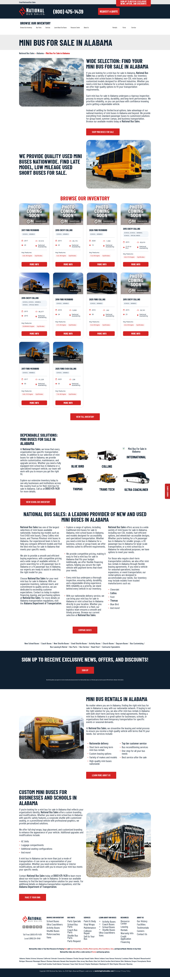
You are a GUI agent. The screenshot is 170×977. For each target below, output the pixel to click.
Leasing (124, 926)
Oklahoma (128, 961)
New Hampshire (71, 961)
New (65, 949)
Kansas (112, 958)
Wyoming (129, 964)
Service (133, 27)
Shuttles (85, 949)
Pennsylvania (142, 961)
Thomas (78, 489)
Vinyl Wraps (89, 924)
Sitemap (117, 971)
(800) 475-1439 (68, 11)
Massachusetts (145, 958)
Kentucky (118, 958)
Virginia (87, 964)
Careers (140, 930)
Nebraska (56, 961)
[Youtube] (37, 927)
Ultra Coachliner (136, 489)
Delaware (69, 958)
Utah (76, 964)
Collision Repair (88, 932)
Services (47, 27)
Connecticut (62, 958)
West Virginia (114, 964)
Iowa (107, 958)
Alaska (28, 958)
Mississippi (36, 961)
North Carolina (105, 961)
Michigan (22, 961)
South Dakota (57, 964)
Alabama (40, 53)
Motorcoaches (53, 934)
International (136, 457)
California (47, 958)
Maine (131, 958)
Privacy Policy (125, 971)
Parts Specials (74, 921)
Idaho (92, 958)
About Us (86, 27)
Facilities (141, 924)
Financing (125, 942)
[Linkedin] (34, 927)
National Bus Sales (26, 53)
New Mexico (89, 961)
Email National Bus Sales (27, 2)
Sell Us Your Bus (89, 937)
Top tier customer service (134, 743)
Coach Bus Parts (72, 931)
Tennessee (65, 964)
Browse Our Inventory (26, 27)
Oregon (134, 961)
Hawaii (87, 958)
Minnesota (29, 961)
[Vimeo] (40, 927)
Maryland (137, 958)
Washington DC (104, 964)
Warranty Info (127, 933)
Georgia (81, 958)
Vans (49, 937)
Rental (94, 952)
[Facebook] (24, 927)
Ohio (122, 961)
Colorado (54, 958)
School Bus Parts (72, 925)
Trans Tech (106, 489)
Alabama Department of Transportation (42, 603)
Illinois (97, 958)
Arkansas (40, 958)
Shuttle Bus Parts (72, 936)
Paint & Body (90, 921)
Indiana (102, 958)
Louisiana (125, 958)
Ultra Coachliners (55, 924)
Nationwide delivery (98, 743)
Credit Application (126, 937)
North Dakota (115, 961)
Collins (107, 466)
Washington (95, 964)
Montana (49, 961)
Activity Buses (53, 927)
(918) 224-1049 (35, 938)
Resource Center (75, 27)
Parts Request (74, 941)
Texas (72, 964)
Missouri (43, 961)
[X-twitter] (30, 927)
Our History (142, 921)
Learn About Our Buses (60, 27)
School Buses (53, 921)
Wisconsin (122, 964)
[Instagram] (27, 927)
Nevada (62, 961)
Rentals (115, 27)
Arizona (33, 958)
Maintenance (90, 927)
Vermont (81, 964)
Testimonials (143, 927)
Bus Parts (39, 27)
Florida (76, 958)
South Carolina (47, 964)
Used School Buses (76, 949)
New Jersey (81, 961)
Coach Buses (108, 924)
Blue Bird (77, 466)
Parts (124, 27)
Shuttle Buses (53, 930)
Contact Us (142, 934)
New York (97, 961)
